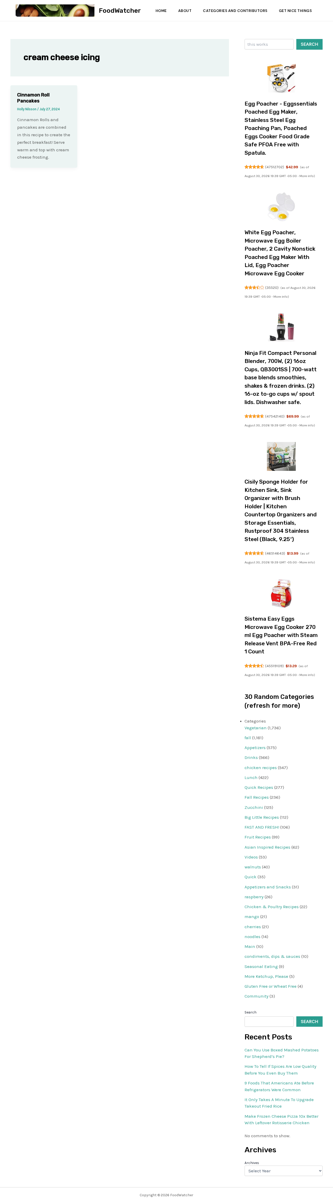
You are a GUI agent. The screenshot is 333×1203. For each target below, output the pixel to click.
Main (250, 946)
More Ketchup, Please (266, 976)
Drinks (251, 757)
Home (161, 10)
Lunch (251, 777)
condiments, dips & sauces (272, 956)
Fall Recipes (257, 797)
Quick (251, 876)
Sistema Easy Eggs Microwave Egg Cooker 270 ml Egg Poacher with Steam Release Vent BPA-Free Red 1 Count (281, 635)
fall (248, 737)
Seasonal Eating (261, 966)
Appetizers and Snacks (268, 886)
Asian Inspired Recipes (267, 847)
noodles (252, 936)
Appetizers (255, 747)
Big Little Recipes (262, 817)
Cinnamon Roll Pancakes (33, 98)
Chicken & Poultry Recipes (272, 906)
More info (306, 176)
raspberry (254, 896)
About (185, 10)
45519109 (274, 666)
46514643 (275, 553)
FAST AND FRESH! (262, 827)
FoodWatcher (120, 10)
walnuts (253, 866)
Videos (251, 857)
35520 (271, 287)
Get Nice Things (295, 10)
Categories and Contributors (235, 10)
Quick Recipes (259, 787)
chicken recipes (261, 767)
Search (309, 44)
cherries (253, 926)
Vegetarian (256, 727)
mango (252, 916)
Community (256, 996)
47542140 (274, 416)
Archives (252, 1163)
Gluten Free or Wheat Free (271, 986)
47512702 (274, 167)
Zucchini (254, 807)
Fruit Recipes (258, 837)
